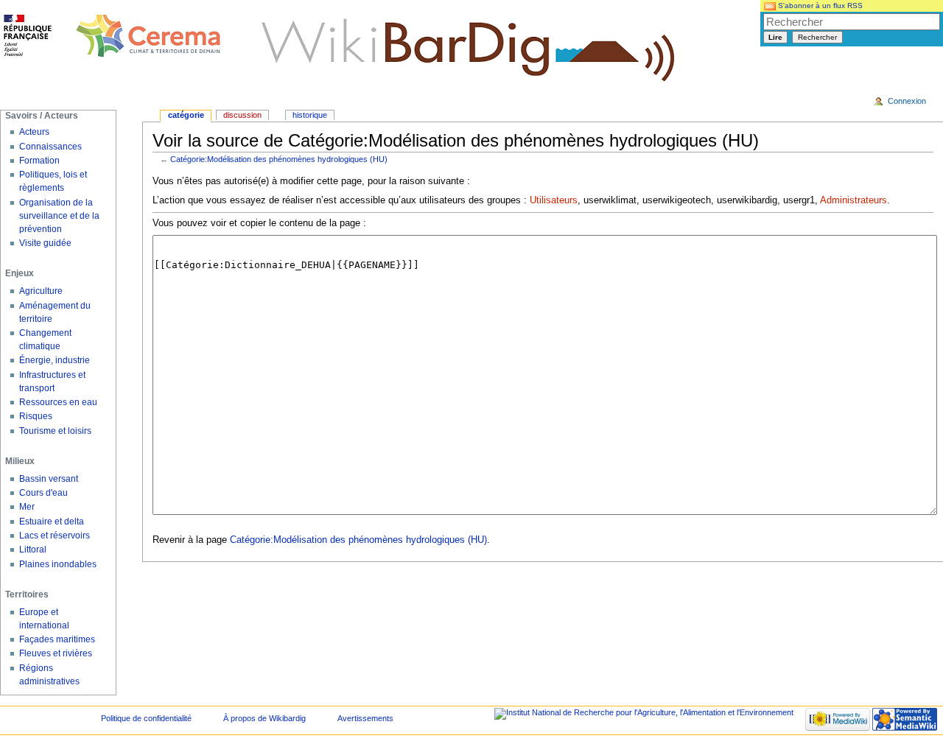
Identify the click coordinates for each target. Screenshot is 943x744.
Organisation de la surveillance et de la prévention (59, 215)
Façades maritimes (57, 639)
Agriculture (41, 291)
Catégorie (186, 114)
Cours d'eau (43, 493)
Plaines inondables (58, 564)
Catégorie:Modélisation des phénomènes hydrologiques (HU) (279, 159)
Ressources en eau (58, 402)
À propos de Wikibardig (264, 718)
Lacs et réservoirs (54, 535)
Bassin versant (48, 479)
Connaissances (50, 146)
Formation (39, 160)
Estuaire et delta (51, 521)
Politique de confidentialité (146, 718)
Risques (35, 416)
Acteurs (34, 132)
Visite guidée (45, 243)
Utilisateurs (554, 200)
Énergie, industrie (54, 360)
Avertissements (365, 718)
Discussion (242, 114)
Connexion (907, 100)
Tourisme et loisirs (55, 431)
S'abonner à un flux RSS (819, 5)
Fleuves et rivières (55, 653)
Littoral (32, 549)
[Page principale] (112, 37)
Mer (27, 507)
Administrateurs (853, 200)
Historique (309, 114)
